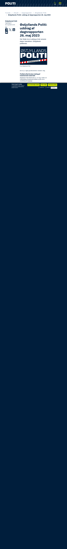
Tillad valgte (44, 84)
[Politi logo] (16, 3)
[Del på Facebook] (7, 29)
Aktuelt (16, 13)
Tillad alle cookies (52, 84)
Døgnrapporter (27, 13)
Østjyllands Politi (40, 13)
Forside (7, 13)
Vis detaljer (53, 87)
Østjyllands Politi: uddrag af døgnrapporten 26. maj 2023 (29, 15)
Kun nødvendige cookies (33, 84)
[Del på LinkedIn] (14, 29)
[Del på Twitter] (10, 29)
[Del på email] (7, 32)
